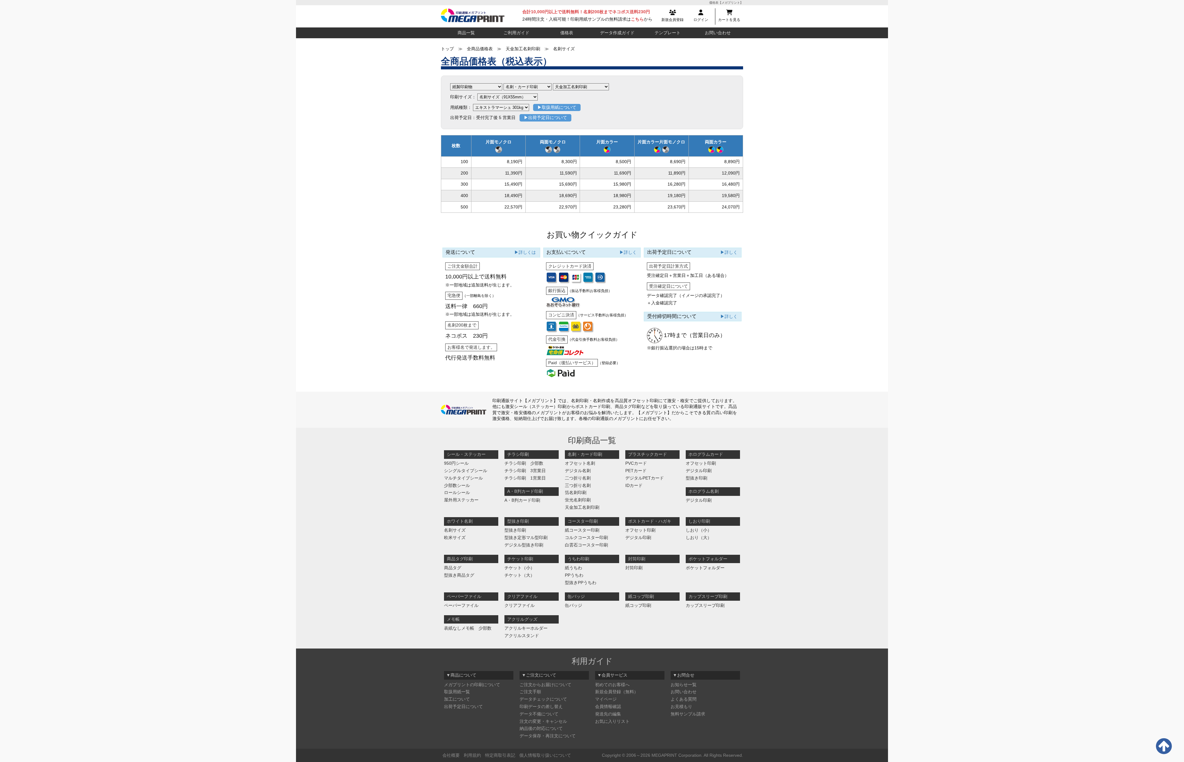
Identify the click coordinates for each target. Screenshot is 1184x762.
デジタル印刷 (699, 470)
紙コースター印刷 (582, 530)
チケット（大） (519, 575)
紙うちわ (573, 567)
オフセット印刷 (701, 463)
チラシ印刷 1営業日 (525, 478)
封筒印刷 (634, 567)
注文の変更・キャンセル (543, 721)
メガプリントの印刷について (472, 684)
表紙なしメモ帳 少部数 (467, 628)
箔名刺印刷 (575, 492)
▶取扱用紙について (556, 107)
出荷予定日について (463, 706)
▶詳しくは (525, 252)
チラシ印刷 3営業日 (525, 470)
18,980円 (622, 195)
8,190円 (514, 161)
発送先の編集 (608, 713)
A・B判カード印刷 (522, 500)
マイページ (606, 699)
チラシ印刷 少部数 (523, 463)
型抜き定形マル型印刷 (526, 537)
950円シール (456, 463)
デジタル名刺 (578, 470)
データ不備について (539, 713)
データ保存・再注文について (548, 735)
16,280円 (676, 184)
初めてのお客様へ (612, 684)
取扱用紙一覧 (457, 691)
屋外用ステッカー (461, 499)
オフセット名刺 (580, 463)
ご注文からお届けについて (545, 684)
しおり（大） (699, 537)
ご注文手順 (530, 691)
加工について (457, 699)
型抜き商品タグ (459, 575)
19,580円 (731, 195)
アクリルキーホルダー (526, 628)
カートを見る (729, 20)
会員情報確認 (608, 706)
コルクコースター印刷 (586, 537)
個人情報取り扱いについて (545, 755)
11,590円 (568, 173)
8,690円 (677, 161)
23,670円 (676, 206)
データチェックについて (543, 699)
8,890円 (732, 161)
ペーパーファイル (461, 605)
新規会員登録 (672, 20)
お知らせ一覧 (684, 684)
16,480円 (731, 184)
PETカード (636, 470)
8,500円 (623, 161)
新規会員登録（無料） (616, 691)
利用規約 (472, 755)
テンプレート (667, 32)
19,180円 (676, 195)
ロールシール (457, 492)
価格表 (566, 32)
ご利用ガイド (516, 32)
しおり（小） (699, 530)
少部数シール (457, 485)
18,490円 (513, 195)
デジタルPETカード (644, 478)
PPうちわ (574, 575)
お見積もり (681, 706)
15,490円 (513, 184)
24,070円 (731, 206)
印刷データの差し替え (541, 706)
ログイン (700, 20)
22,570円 (513, 206)
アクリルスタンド (521, 635)
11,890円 (676, 173)
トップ (447, 48)
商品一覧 (466, 32)
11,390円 (513, 173)
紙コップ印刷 (638, 605)
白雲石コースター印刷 (586, 544)
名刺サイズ (455, 530)
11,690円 (622, 173)
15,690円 (568, 184)
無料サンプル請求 (688, 713)
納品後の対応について (541, 728)
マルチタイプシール (463, 478)
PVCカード (636, 463)
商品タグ (452, 567)
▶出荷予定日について (545, 117)
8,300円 (569, 161)
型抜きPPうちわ (580, 582)
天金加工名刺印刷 (582, 507)
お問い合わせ (718, 32)
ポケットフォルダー (705, 567)
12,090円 (731, 173)
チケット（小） (519, 567)
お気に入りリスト (612, 721)
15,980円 (622, 184)
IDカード (634, 485)
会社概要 (451, 755)
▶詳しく (628, 252)
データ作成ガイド (617, 32)
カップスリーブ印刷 (705, 605)
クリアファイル (519, 605)
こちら (637, 19)
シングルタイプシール (465, 470)
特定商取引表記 (500, 755)
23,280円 (622, 206)
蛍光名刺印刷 (578, 499)
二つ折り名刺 (578, 478)
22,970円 (568, 206)
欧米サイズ (455, 537)
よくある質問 (684, 699)
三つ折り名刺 (578, 485)
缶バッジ (573, 605)
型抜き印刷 (696, 478)
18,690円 (568, 195)
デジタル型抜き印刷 (523, 544)
